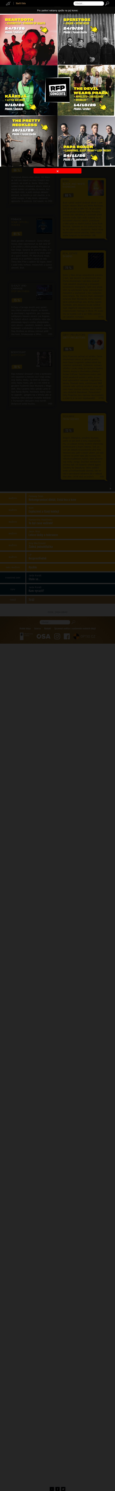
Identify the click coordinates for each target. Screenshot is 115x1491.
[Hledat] (106, 3)
